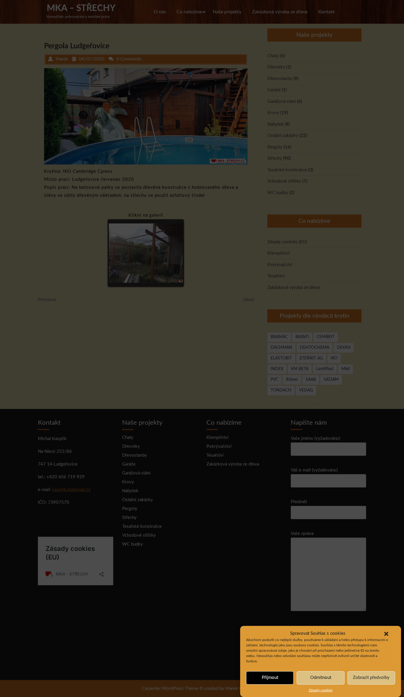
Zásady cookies (320, 690)
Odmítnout (320, 677)
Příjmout (270, 677)
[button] (386, 634)
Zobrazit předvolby (371, 677)
